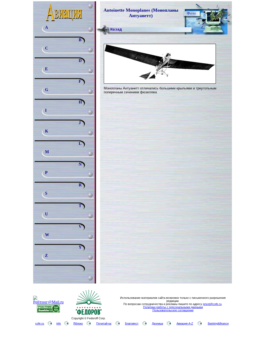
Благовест (131, 323)
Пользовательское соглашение (173, 310)
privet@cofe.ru (212, 304)
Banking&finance (218, 323)
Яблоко (78, 323)
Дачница (157, 323)
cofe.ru (39, 323)
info (58, 323)
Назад (116, 29)
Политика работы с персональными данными (173, 307)
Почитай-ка (103, 323)
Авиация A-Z (184, 323)
